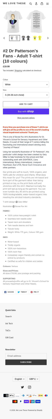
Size (4, 90)
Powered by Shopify (35, 410)
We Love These (14, 3)
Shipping (18, 70)
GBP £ (32, 379)
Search (8, 316)
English (18, 379)
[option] (14, 38)
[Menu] (47, 3)
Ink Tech (9, 323)
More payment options (26, 118)
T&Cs (7, 330)
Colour (5, 80)
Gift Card (9, 337)
